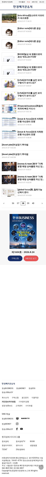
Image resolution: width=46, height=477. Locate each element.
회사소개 (5, 398)
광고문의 (25, 398)
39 (28, 203)
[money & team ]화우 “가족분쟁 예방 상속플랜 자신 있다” (30, 166)
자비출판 (22, 2)
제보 (28, 2)
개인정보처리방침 (9, 402)
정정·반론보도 (7, 406)
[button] (42, 2)
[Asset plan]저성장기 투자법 (15, 144)
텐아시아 (19, 445)
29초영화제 (20, 449)
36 (13, 203)
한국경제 (5, 441)
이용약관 (35, 398)
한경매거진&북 (7, 2)
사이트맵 (29, 406)
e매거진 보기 (31, 258)
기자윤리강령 (24, 402)
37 (18, 203)
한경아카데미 (7, 445)
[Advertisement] (23, 305)
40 (33, 203)
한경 (7, 388)
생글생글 (33, 445)
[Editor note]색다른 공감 (29, 28)
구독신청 (15, 258)
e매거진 (35, 2)
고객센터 (19, 406)
